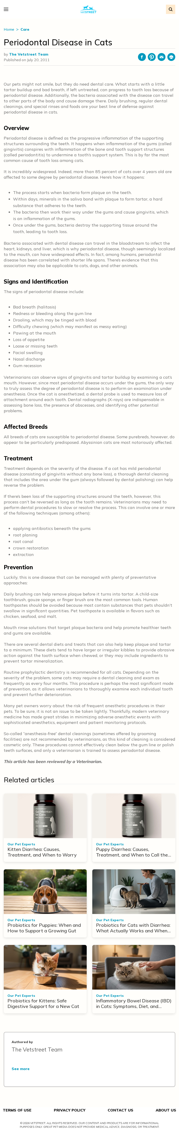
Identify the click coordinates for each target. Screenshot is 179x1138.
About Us (166, 1110)
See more (21, 1068)
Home (9, 29)
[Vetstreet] (88, 9)
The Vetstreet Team (28, 54)
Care (25, 29)
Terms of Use (17, 1110)
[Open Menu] (7, 9)
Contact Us (120, 1110)
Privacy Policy (69, 1110)
